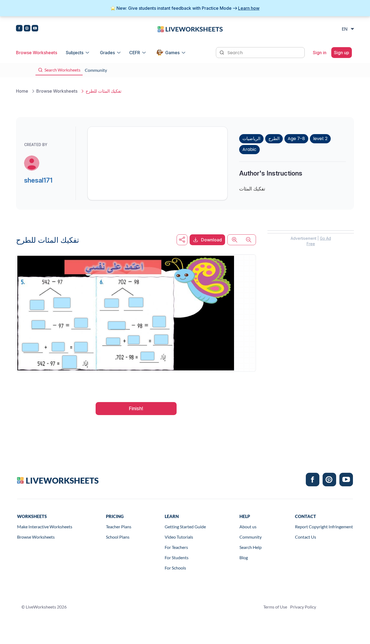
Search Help (250, 547)
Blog (243, 557)
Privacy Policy (303, 606)
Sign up (341, 52)
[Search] (222, 52)
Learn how (248, 8)
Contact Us (305, 536)
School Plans (117, 536)
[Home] (190, 28)
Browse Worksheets (36, 52)
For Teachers (176, 547)
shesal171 (38, 180)
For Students (177, 557)
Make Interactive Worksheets (44, 526)
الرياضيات (251, 138)
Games (172, 52)
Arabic (249, 149)
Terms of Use (275, 606)
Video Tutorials (179, 536)
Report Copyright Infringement (324, 526)
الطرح (274, 138)
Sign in (319, 52)
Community (250, 536)
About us (248, 526)
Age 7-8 (296, 138)
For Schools (175, 567)
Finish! (136, 408)
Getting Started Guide (185, 526)
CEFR (134, 52)
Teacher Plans (118, 526)
